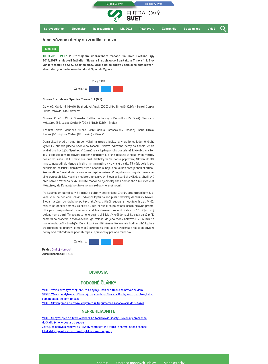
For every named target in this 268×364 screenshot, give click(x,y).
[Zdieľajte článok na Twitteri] (106, 89)
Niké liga (50, 49)
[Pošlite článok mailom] (118, 89)
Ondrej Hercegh (61, 249)
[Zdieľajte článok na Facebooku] (94, 89)
